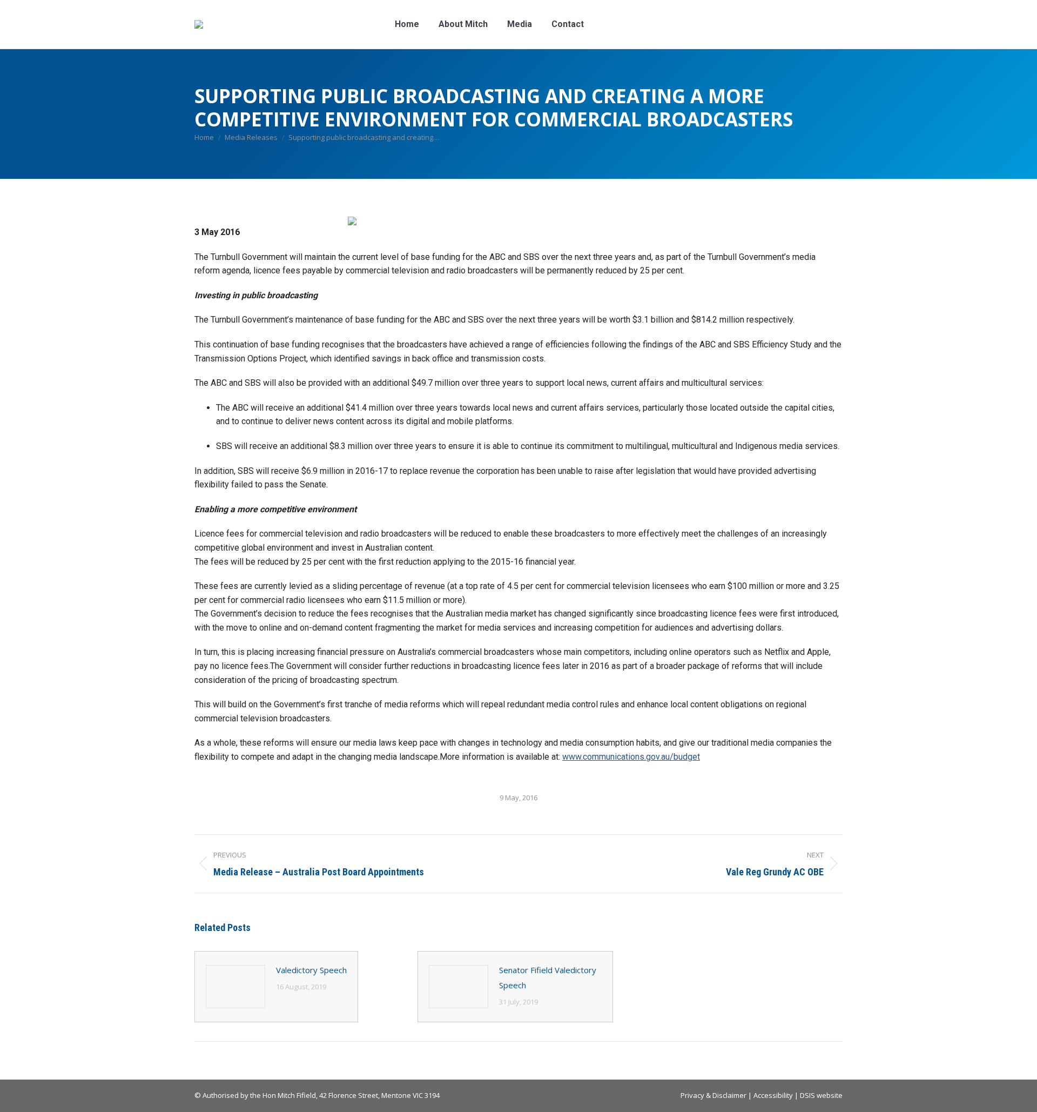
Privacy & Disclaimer (713, 1095)
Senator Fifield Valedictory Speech (547, 977)
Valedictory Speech (311, 969)
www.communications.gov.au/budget (631, 757)
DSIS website (821, 1095)
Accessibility (773, 1095)
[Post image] (235, 986)
